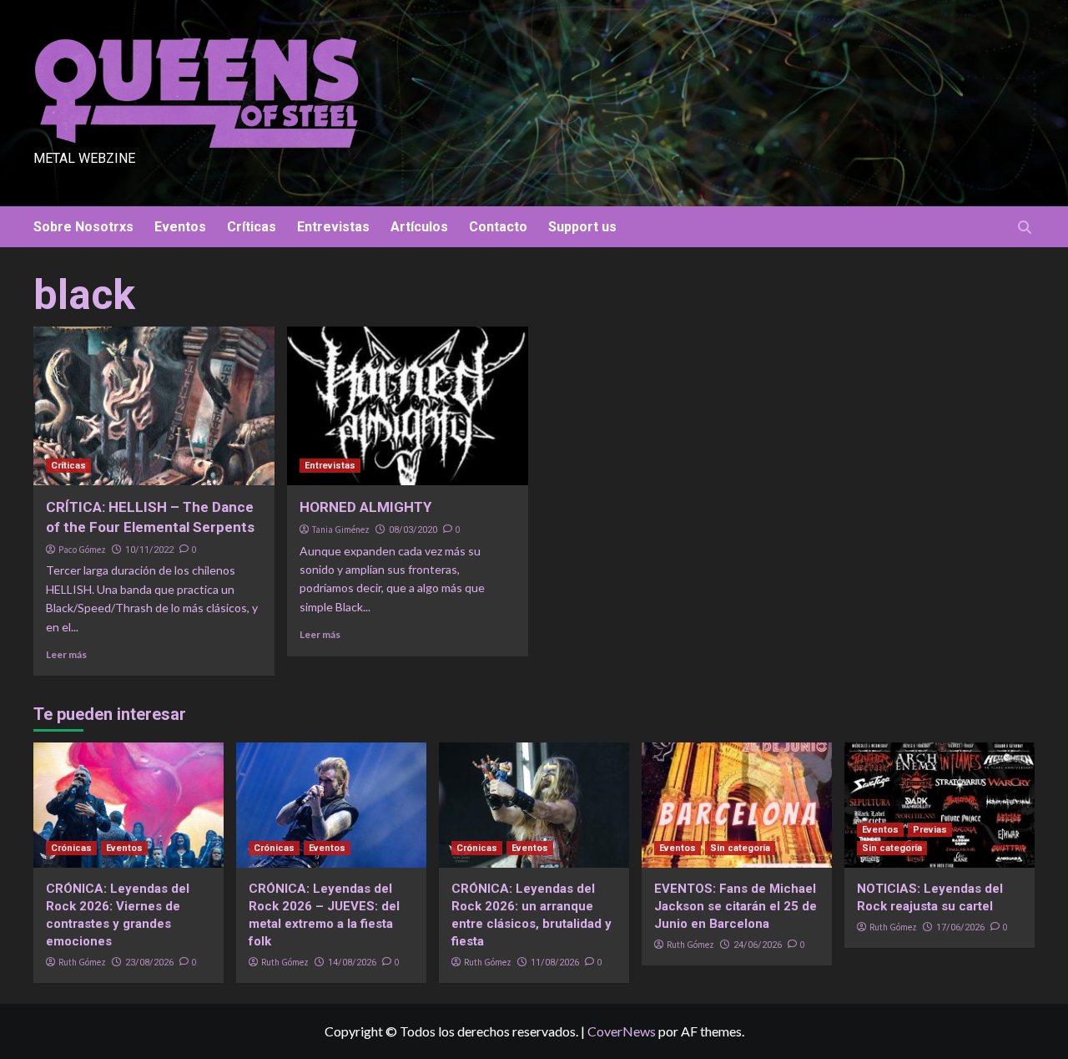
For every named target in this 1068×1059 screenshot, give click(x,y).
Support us (582, 227)
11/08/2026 (555, 962)
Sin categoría (740, 848)
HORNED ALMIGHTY (365, 507)
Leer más (66, 654)
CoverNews (621, 1031)
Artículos (419, 227)
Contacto (498, 227)
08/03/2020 (413, 529)
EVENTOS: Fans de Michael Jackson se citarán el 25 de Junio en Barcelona (735, 906)
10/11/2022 (149, 550)
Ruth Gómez (82, 962)
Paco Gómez (82, 549)
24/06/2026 (757, 945)
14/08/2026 (352, 962)
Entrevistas (333, 227)
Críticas (251, 227)
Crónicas (71, 848)
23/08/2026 (149, 962)
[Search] (1024, 227)
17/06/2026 (960, 927)
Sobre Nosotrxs (83, 227)
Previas (930, 829)
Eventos (180, 227)
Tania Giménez (341, 529)
